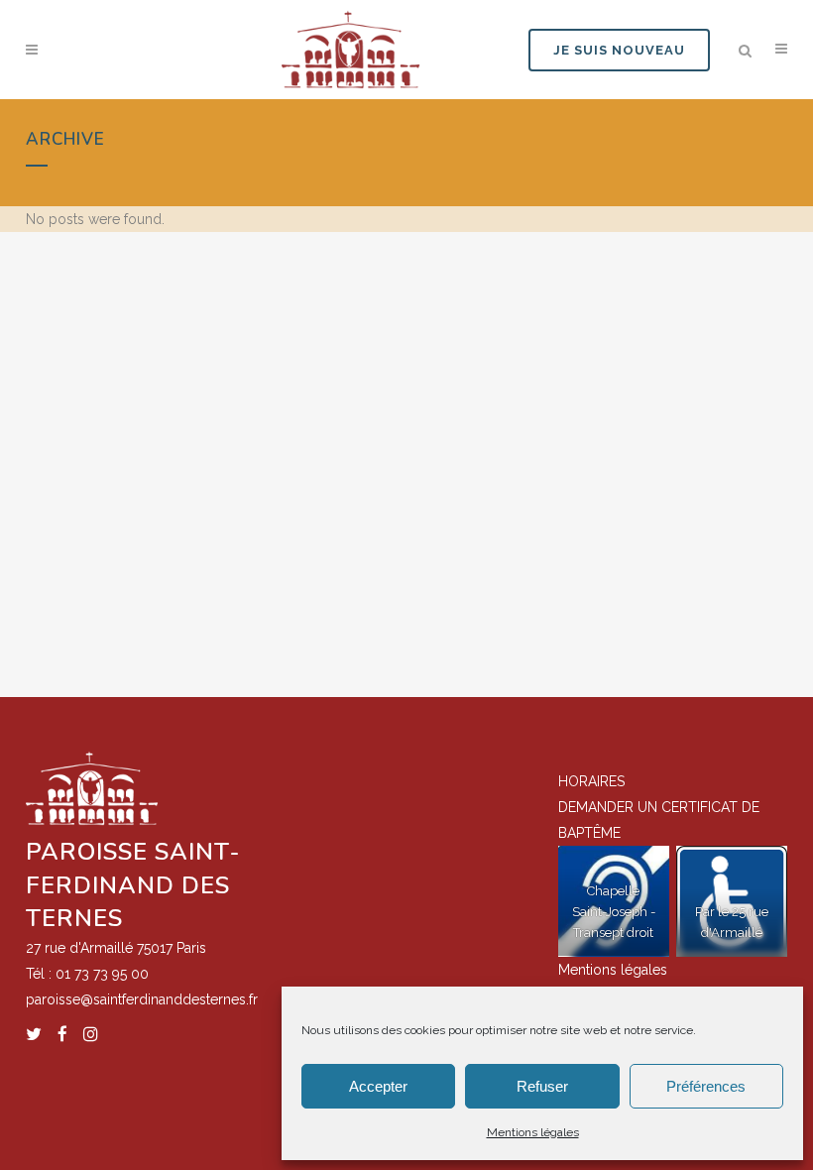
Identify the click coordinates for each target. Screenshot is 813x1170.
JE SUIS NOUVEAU (619, 50)
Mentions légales (533, 1132)
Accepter (378, 1086)
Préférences (706, 1086)
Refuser (542, 1086)
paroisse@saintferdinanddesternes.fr (142, 999)
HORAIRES (591, 781)
